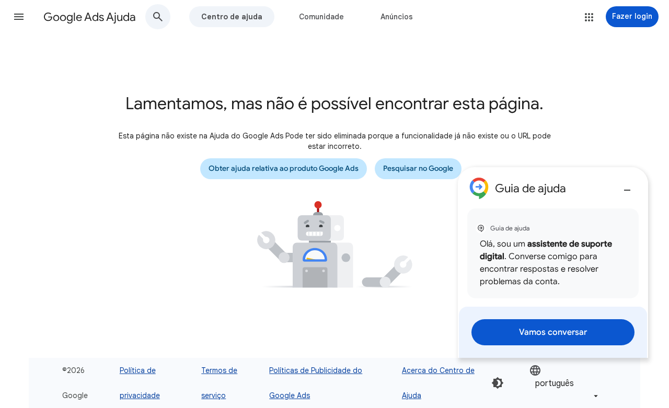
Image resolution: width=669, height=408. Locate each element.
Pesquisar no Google (418, 168)
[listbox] (565, 383)
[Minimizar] (627, 185)
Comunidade (321, 16)
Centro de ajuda (231, 16)
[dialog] (553, 262)
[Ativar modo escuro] (497, 382)
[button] (18, 16)
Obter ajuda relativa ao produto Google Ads (284, 168)
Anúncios (396, 16)
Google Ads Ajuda (89, 17)
